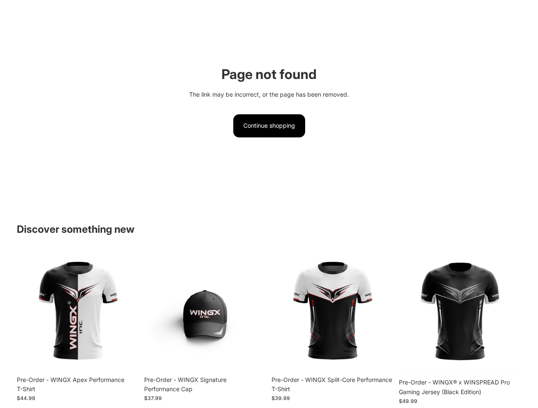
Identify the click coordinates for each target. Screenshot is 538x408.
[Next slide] (126, 310)
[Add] (126, 358)
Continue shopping (269, 125)
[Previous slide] (29, 310)
